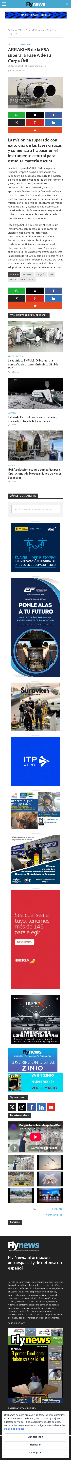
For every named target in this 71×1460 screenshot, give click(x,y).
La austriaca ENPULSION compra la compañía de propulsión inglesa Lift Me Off (33, 364)
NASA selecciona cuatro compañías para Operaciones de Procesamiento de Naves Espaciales (34, 473)
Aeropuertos (15, 356)
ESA (10, 44)
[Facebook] (31, 1107)
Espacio (17, 44)
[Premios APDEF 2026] (50, 1195)
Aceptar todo (35, 1436)
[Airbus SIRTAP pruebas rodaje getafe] (21, 1195)
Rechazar (35, 1444)
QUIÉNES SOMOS (16, 1323)
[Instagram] (22, 1107)
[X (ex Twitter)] (12, 1107)
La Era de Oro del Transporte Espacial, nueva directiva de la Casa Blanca (32, 419)
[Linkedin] (41, 1107)
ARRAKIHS (28, 274)
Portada (12, 30)
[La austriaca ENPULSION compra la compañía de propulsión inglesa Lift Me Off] (35, 336)
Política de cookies (14, 1428)
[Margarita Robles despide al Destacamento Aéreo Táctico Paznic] (21, 1162)
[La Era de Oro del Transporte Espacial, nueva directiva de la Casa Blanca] (35, 393)
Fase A (13, 279)
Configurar (35, 1452)
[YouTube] (51, 1107)
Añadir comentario (37, 66)
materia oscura (27, 279)
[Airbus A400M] (50, 1178)
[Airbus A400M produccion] (21, 1178)
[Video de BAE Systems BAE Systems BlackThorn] (50, 1162)
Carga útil (41, 274)
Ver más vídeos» (54, 1214)
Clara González (17, 70)
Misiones (27, 44)
